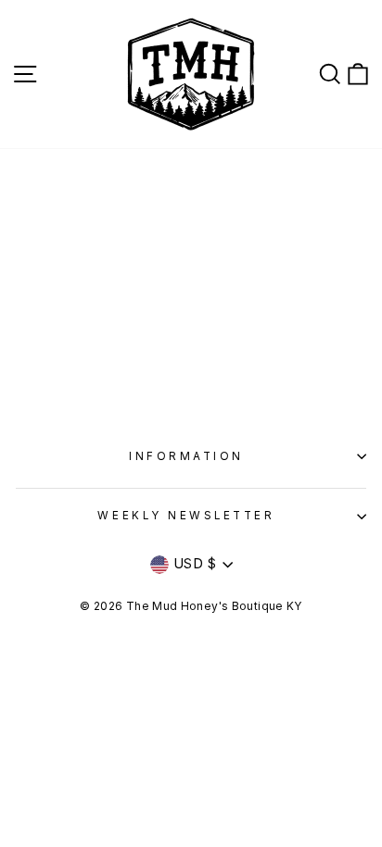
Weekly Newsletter (185, 515)
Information (186, 456)
